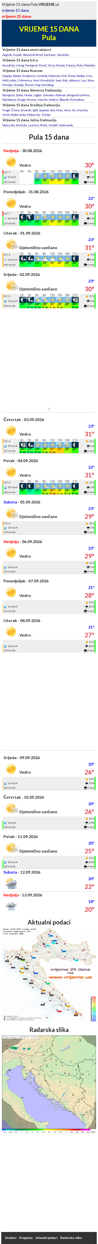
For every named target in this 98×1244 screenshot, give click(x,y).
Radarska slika (71, 1238)
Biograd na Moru (78, 95)
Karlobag (47, 85)
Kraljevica (29, 76)
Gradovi (10, 1238)
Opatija (7, 76)
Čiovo (15, 110)
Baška (81, 76)
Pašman (61, 95)
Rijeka (17, 76)
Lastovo (33, 125)
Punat (72, 76)
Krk (64, 76)
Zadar (19, 95)
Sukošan (48, 95)
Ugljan (37, 95)
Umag (20, 65)
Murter (42, 99)
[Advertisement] (49, 357)
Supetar (44, 110)
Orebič (53, 125)
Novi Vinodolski (43, 80)
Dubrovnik (66, 125)
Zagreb (7, 55)
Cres (89, 76)
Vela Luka (8, 125)
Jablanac (74, 80)
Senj (58, 80)
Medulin (89, 65)
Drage (21, 99)
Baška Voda (18, 115)
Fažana (70, 65)
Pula (79, 65)
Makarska (33, 115)
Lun (83, 80)
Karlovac (50, 55)
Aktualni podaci (46, 1238)
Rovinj (60, 65)
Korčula (21, 125)
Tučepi (45, 115)
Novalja (19, 85)
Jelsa (67, 110)
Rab (65, 80)
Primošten (77, 99)
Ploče (43, 125)
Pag (37, 85)
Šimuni (29, 85)
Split (35, 110)
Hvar (59, 110)
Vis (74, 110)
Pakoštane (9, 99)
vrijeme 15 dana (15, 10)
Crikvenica (25, 80)
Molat (28, 95)
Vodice (53, 99)
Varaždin (63, 55)
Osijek (17, 55)
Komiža (82, 110)
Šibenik (64, 99)
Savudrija (8, 65)
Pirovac (32, 99)
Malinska (54, 76)
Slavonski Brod (33, 55)
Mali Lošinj (9, 80)
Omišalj (42, 76)
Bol (53, 110)
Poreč (43, 65)
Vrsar (51, 65)
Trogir (6, 110)
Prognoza (26, 1238)
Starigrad (8, 95)
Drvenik (26, 110)
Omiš (6, 115)
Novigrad (31, 65)
